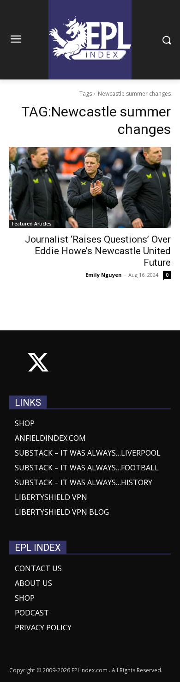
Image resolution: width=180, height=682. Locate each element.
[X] (38, 364)
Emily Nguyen (103, 274)
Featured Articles (32, 223)
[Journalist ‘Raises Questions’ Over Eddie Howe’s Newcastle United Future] (90, 187)
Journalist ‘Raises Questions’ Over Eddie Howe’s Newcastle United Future (98, 251)
